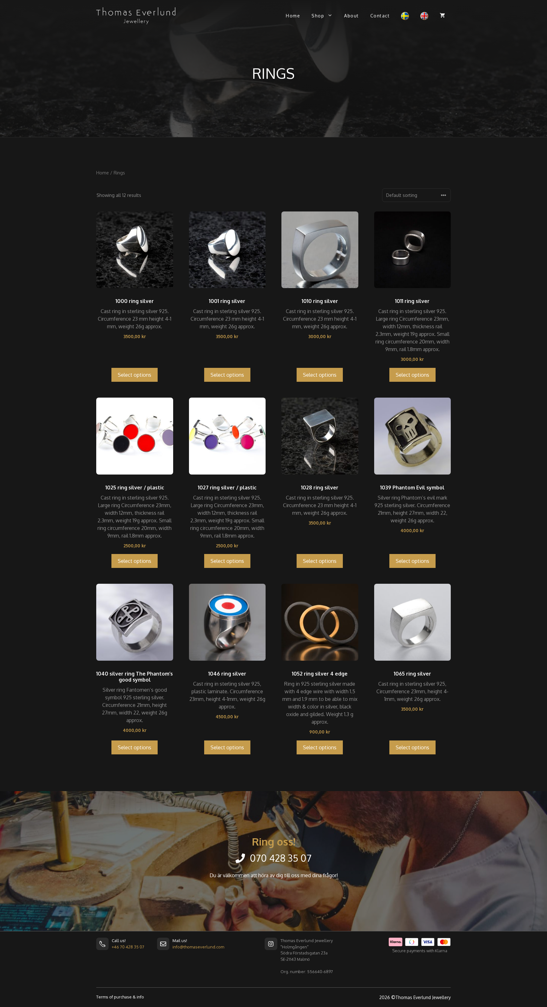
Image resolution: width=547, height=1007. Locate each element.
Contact (380, 15)
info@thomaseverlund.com (198, 946)
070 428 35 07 (280, 858)
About (351, 15)
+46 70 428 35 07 (128, 946)
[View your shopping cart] (442, 15)
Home (293, 15)
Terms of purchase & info (120, 996)
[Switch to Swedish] (405, 16)
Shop (317, 15)
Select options (134, 375)
